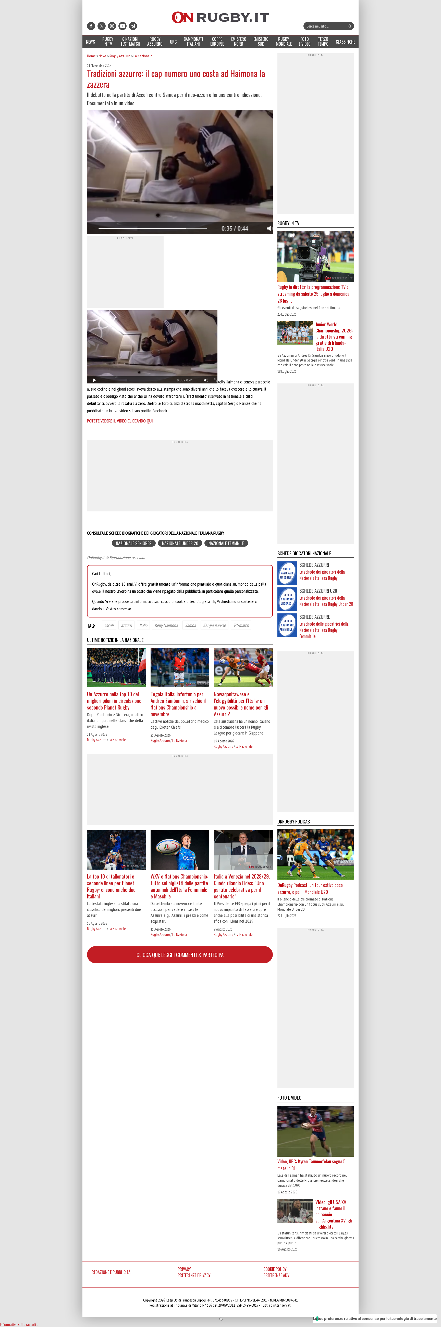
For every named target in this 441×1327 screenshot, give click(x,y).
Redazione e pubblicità (111, 1272)
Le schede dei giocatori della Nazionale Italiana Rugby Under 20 (326, 601)
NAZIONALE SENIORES (134, 543)
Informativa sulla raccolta (19, 1324)
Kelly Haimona (166, 625)
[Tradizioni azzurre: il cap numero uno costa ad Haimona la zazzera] (180, 172)
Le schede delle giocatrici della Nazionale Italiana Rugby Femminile (324, 630)
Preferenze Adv (276, 1275)
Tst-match (241, 625)
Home (91, 55)
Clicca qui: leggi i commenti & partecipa (180, 955)
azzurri (126, 625)
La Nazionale (142, 55)
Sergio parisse (214, 625)
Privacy (184, 1269)
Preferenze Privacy (194, 1275)
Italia (143, 625)
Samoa (190, 625)
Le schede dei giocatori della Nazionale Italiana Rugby (322, 575)
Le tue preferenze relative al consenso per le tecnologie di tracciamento (375, 1318)
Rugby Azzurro (119, 55)
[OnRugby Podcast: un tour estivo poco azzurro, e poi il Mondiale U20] (315, 855)
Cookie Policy (275, 1269)
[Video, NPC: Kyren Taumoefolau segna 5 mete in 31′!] (315, 1132)
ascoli (109, 625)
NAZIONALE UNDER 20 (180, 543)
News (102, 55)
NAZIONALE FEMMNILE (226, 543)
